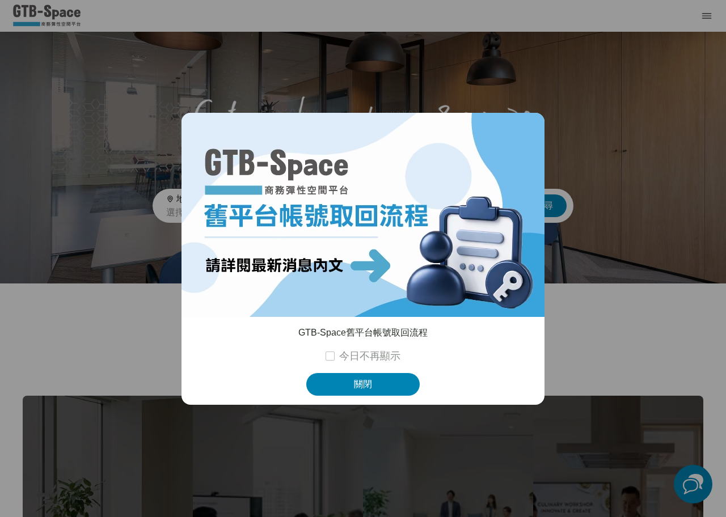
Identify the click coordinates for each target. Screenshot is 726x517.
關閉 (363, 384)
